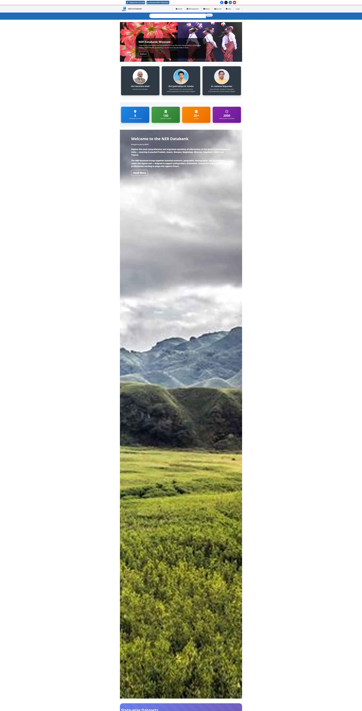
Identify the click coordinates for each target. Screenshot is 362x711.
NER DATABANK (135, 9)
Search (209, 15)
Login (238, 9)
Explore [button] (143, 51)
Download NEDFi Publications (159, 2)
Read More (139, 172)
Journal (218, 9)
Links (229, 9)
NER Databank (193, 9)
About (207, 9)
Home (180, 9)
